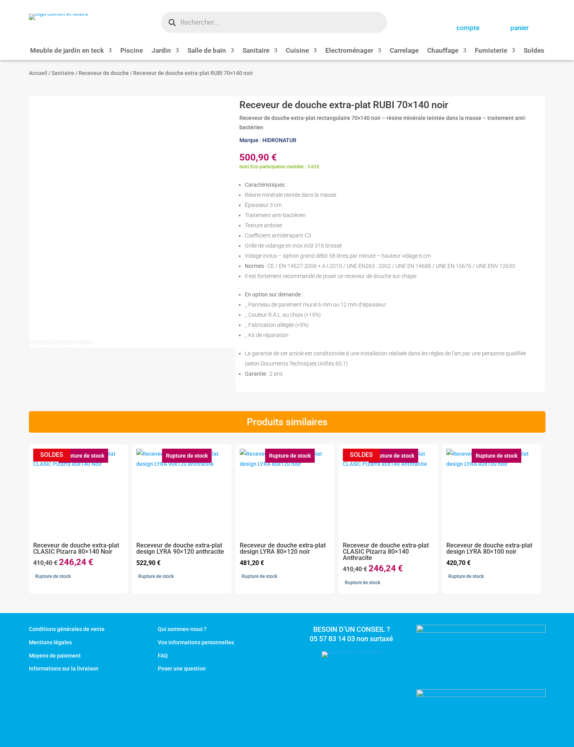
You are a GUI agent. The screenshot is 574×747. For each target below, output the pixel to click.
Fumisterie (491, 51)
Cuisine (297, 51)
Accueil (38, 73)
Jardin (161, 51)
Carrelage (404, 51)
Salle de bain (206, 51)
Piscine (131, 51)
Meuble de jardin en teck (67, 51)
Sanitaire (255, 51)
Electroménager (349, 51)
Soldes (534, 51)
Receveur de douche (103, 73)
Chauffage (442, 51)
